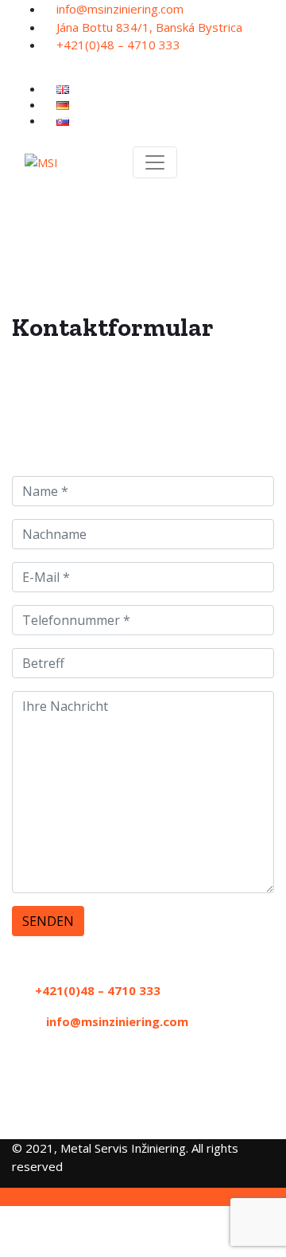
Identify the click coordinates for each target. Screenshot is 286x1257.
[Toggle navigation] (155, 162)
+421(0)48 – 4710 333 (118, 45)
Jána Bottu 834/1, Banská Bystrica (149, 27)
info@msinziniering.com (120, 9)
